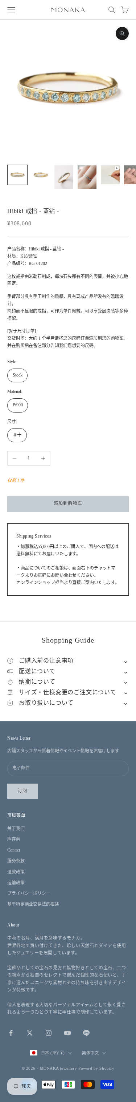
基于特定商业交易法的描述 (33, 904)
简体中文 (90, 1053)
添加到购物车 (68, 503)
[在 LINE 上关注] (86, 1033)
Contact (13, 850)
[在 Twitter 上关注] (29, 1033)
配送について (37, 671)
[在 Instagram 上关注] (48, 1033)
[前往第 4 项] (87, 177)
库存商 (13, 839)
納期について (37, 682)
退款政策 (16, 871)
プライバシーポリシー (28, 893)
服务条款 (16, 861)
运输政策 (16, 882)
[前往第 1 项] (17, 175)
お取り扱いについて (46, 703)
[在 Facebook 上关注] (11, 1033)
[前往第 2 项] (40, 175)
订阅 (22, 790)
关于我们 (16, 828)
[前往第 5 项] (110, 175)
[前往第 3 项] (64, 177)
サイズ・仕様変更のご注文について (67, 692)
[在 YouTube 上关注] (67, 1033)
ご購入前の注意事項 (46, 660)
